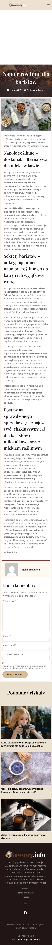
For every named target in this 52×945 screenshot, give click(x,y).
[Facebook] (25, 913)
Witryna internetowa (13, 654)
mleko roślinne (25, 189)
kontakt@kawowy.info (29, 939)
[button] (49, 5)
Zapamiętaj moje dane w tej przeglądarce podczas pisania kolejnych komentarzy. (24, 667)
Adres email (9, 645)
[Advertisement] (26, 37)
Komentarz (9, 601)
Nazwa (6, 636)
